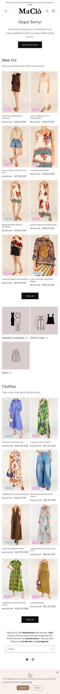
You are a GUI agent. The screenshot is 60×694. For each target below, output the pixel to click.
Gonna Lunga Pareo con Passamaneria (39, 117)
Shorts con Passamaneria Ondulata (12, 117)
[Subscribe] (51, 649)
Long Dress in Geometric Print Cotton (14, 604)
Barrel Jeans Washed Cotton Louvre (41, 495)
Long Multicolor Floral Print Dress (15, 494)
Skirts (5, 372)
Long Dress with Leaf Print (40, 442)
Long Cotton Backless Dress (13, 548)
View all (30, 296)
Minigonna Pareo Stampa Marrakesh (12, 226)
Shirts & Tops (37, 337)
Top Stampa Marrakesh (39, 170)
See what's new (30, 44)
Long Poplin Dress (37, 603)
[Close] (57, 672)
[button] (6, 11)
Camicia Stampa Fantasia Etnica (15, 279)
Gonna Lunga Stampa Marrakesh (43, 225)
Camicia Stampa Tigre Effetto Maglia (42, 280)
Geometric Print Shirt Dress (12, 442)
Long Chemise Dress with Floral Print (42, 549)
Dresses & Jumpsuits (13, 337)
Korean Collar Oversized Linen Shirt (14, 171)
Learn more (27, 682)
